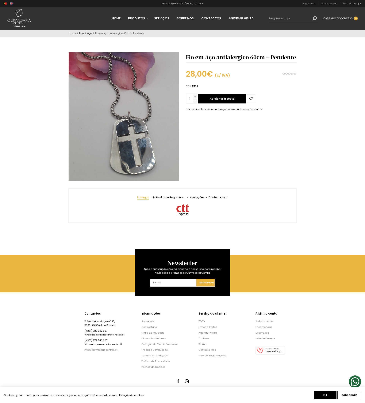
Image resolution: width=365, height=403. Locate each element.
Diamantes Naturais (153, 338)
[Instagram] (187, 381)
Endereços (262, 333)
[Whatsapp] (355, 381)
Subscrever (206, 282)
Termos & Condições (154, 355)
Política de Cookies (153, 367)
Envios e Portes (207, 327)
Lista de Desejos (265, 338)
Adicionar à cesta (222, 99)
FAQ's (201, 321)
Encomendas (264, 327)
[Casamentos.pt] (270, 354)
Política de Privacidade (155, 361)
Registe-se (308, 3)
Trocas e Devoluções (154, 350)
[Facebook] (178, 381)
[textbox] (290, 18)
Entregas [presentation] (143, 197)
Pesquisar (315, 18)
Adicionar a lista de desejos (251, 99)
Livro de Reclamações (212, 355)
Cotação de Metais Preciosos (159, 344)
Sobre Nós (147, 321)
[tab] (143, 198)
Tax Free (203, 338)
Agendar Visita (207, 333)
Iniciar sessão (329, 3)
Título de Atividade (152, 333)
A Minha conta (264, 321)
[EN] (12, 4)
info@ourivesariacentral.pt (100, 350)
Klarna (202, 344)
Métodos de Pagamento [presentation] (169, 197)
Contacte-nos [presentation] (218, 197)
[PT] (5, 4)
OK (325, 395)
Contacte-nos (207, 350)
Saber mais (349, 395)
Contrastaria (149, 327)
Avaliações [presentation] (197, 197)
